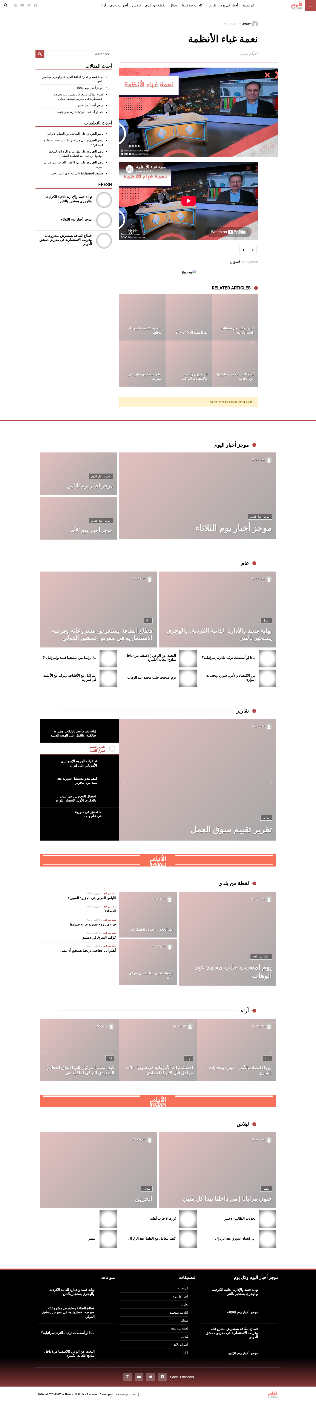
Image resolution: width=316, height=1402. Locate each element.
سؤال (174, 5)
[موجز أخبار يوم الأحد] (78, 518)
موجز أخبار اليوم (260, 516)
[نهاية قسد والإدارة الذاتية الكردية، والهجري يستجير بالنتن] (104, 200)
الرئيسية (248, 5)
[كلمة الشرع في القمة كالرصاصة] (189, 363)
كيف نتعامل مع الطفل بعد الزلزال (152, 1238)
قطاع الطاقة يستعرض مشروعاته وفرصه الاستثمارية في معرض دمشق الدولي (65, 240)
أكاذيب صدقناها (193, 5)
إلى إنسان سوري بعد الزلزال (235, 1238)
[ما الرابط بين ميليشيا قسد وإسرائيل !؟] (108, 658)
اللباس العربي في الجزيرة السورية (92, 898)
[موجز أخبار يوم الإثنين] (78, 473)
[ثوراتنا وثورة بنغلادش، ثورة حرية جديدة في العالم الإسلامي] (142, 363)
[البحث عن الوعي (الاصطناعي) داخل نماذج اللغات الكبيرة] (188, 658)
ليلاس (136, 5)
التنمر (92, 1238)
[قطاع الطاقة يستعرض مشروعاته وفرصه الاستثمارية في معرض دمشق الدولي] (104, 241)
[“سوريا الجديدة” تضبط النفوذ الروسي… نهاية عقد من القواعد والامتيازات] (236, 1050)
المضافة (110, 911)
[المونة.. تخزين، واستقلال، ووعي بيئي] (148, 962)
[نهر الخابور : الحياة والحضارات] (148, 915)
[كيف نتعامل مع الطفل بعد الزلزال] (188, 1239)
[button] (252, 340)
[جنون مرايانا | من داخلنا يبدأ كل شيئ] (217, 1170)
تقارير (212, 5)
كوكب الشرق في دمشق (99, 937)
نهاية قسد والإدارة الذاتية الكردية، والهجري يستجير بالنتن (69, 199)
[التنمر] (108, 1239)
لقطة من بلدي (155, 5)
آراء (103, 5)
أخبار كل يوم (229, 5)
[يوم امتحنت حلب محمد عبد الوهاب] (188, 678)
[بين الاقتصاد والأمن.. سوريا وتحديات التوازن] (267, 678)
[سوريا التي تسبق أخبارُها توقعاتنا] (158, 1050)
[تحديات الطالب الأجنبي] (267, 1219)
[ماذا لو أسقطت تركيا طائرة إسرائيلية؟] (267, 658)
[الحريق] (98, 1170)
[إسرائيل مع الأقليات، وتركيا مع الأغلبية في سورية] (108, 678)
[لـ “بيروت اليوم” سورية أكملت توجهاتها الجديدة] (235, 363)
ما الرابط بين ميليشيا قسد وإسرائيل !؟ (69, 658)
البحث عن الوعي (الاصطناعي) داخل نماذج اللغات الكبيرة (151, 657)
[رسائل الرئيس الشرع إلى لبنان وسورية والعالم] (235, 317)
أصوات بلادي (119, 5)
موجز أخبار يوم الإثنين (90, 105)
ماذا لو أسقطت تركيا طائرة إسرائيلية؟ (80, 112)
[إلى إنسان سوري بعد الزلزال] (267, 1239)
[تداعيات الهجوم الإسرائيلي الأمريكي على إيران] (197, 780)
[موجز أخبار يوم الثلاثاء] (104, 220)
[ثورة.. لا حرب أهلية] (188, 1219)
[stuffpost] (158, 860)
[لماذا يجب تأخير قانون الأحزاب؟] (79, 1050)
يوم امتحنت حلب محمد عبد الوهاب (151, 677)
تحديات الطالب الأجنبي (239, 1218)
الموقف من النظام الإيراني (63, 133)
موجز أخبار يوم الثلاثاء (90, 87)
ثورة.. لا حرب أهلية (163, 1218)
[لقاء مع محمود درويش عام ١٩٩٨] (189, 317)
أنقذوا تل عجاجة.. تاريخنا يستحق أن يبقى (88, 950)
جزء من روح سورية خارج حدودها (93, 924)
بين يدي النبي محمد (63, 173)
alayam (246, 24)
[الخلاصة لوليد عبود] (142, 317)
